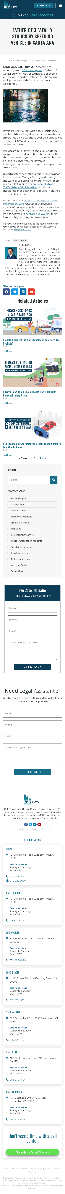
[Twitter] (30, 824)
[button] (60, 5)
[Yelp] (39, 824)
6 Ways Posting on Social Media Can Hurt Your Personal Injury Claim (29, 393)
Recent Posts (20, 240)
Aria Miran (26, 245)
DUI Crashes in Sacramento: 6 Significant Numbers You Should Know (32, 445)
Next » (43, 458)
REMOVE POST (22, 229)
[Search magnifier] (53, 480)
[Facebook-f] (26, 824)
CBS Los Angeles (32, 70)
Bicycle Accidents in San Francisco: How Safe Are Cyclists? (31, 341)
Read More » (7, 351)
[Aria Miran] (11, 261)
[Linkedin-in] (35, 824)
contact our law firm (38, 214)
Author (7, 240)
